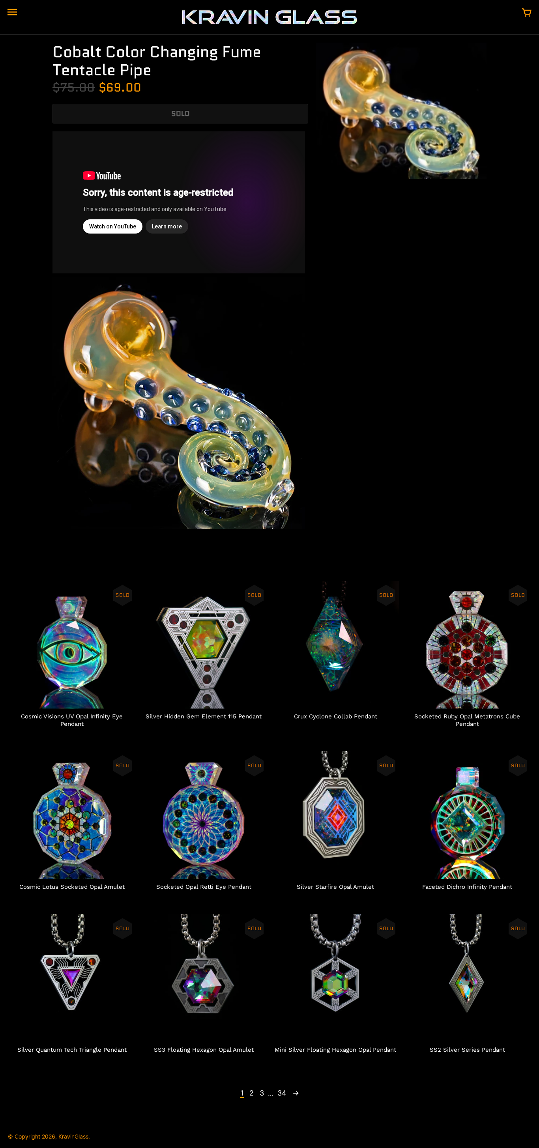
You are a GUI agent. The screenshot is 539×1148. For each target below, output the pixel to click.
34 (281, 1093)
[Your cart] (527, 13)
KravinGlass (73, 1136)
